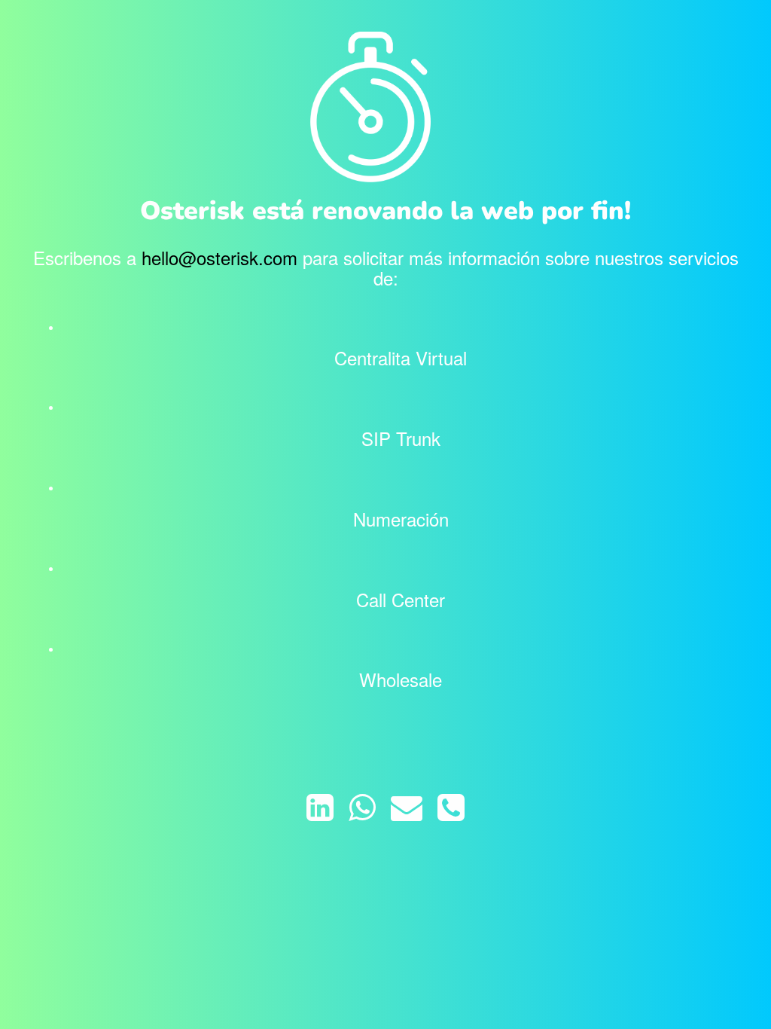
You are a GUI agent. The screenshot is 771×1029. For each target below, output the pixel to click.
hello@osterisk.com (219, 257)
